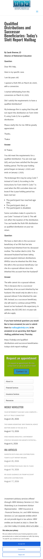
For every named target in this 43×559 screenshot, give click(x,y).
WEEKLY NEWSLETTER (13, 407)
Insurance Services (12, 394)
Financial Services (12, 387)
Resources (10, 400)
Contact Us (21, 372)
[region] (21, 543)
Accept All (21, 544)
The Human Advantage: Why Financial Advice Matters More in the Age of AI (21, 426)
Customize (21, 549)
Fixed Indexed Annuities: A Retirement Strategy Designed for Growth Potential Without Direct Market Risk (20, 439)
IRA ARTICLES (10, 450)
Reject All (21, 555)
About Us (9, 381)
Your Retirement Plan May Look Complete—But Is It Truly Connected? (21, 413)
